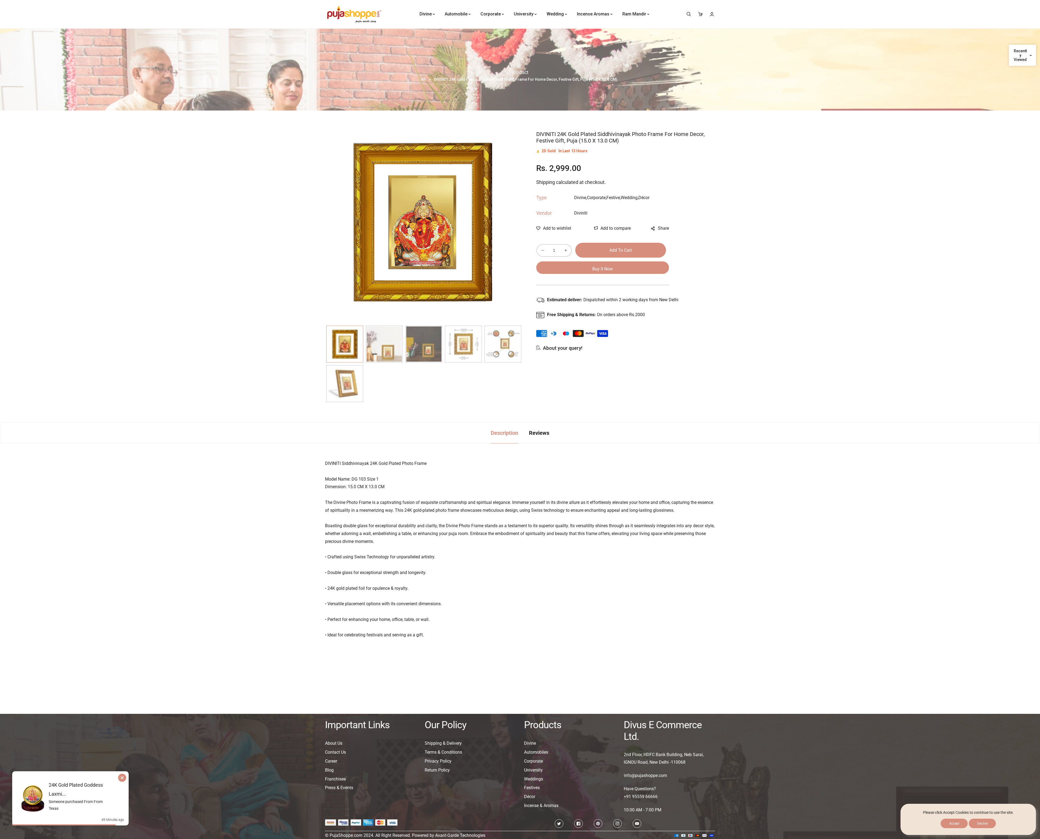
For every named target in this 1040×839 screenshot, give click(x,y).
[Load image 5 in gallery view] (503, 344)
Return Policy (437, 770)
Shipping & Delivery (443, 743)
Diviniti (580, 213)
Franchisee (335, 779)
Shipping (545, 182)
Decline (982, 823)
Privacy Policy (438, 761)
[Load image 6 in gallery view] (344, 383)
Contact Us (335, 752)
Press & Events (339, 787)
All (423, 79)
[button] (688, 14)
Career (331, 761)
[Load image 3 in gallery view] (423, 344)
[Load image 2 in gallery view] (384, 344)
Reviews (539, 433)
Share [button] (663, 228)
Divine (530, 743)
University (533, 770)
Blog (329, 770)
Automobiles (536, 752)
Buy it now (602, 268)
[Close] (127, 771)
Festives (532, 787)
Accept (954, 823)
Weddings (533, 779)
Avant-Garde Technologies (460, 835)
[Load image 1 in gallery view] (344, 344)
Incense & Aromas (541, 805)
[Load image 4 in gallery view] (463, 344)
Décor (529, 796)
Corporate (533, 761)
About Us (333, 743)
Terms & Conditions (443, 752)
